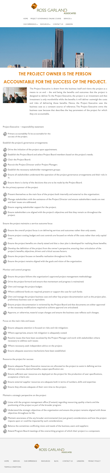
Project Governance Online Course (46, 19)
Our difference (29, 24)
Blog (56, 461)
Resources (44, 24)
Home (25, 19)
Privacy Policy (94, 461)
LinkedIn (69, 24)
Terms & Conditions (12, 467)
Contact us (58, 24)
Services (67, 19)
